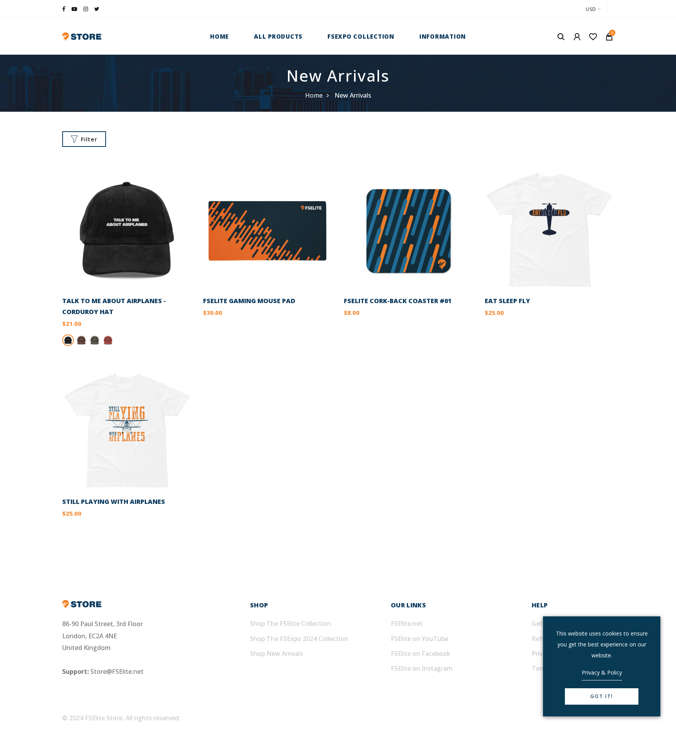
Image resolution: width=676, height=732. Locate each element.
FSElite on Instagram (422, 668)
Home (219, 36)
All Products (278, 36)
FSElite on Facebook (420, 653)
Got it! (601, 696)
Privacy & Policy (602, 672)
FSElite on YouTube (419, 638)
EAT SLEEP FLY (507, 300)
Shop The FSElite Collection (290, 623)
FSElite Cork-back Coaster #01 (397, 300)
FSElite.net (406, 623)
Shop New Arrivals (276, 653)
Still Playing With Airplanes (113, 501)
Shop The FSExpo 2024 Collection (299, 638)
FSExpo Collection (360, 36)
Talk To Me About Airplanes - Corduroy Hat (114, 306)
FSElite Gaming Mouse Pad (249, 300)
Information (442, 36)
